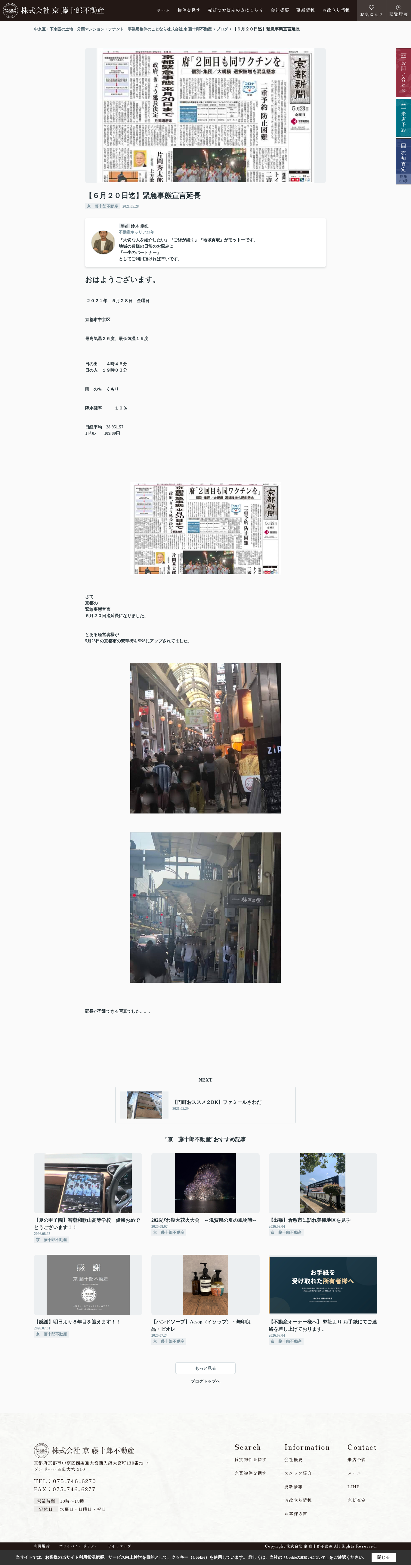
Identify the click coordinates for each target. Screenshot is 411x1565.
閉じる (383, 1557)
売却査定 (357, 1500)
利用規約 (42, 1546)
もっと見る (205, 1368)
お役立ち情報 (336, 10)
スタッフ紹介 (298, 1473)
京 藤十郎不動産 (102, 206)
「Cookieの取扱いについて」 (305, 1557)
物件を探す (189, 10)
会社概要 (280, 10)
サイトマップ (119, 1546)
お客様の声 (295, 1514)
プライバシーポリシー (79, 1546)
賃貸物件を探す (250, 1459)
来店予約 (357, 1459)
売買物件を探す (250, 1473)
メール (354, 1473)
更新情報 (305, 10)
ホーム (163, 10)
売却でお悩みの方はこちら (236, 10)
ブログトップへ (205, 1381)
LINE (354, 1486)
